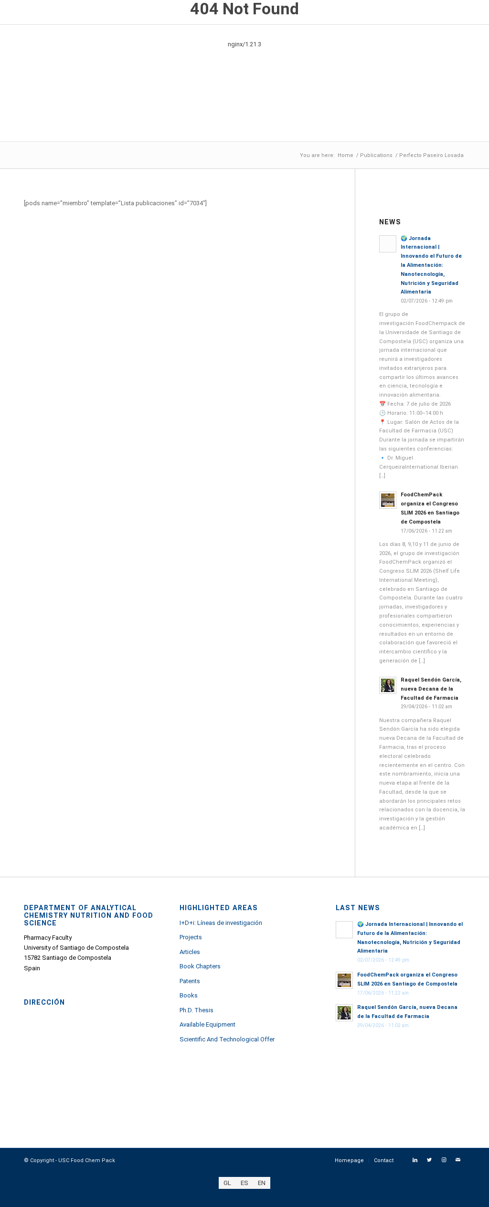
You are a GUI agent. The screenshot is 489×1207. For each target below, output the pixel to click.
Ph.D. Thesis (196, 1010)
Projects (191, 937)
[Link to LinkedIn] (415, 1160)
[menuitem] (349, 1160)
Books (189, 995)
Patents (190, 981)
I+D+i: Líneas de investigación (221, 922)
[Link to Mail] (458, 1160)
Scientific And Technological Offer (227, 1039)
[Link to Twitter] (429, 1160)
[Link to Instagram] (443, 1160)
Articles (190, 951)
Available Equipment (207, 1024)
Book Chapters (200, 966)
